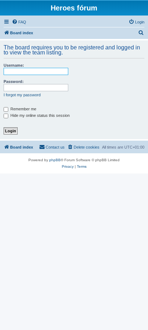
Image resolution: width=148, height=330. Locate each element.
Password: (14, 81)
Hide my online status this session (39, 115)
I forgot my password (22, 95)
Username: (14, 65)
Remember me (22, 109)
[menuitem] (19, 22)
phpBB (55, 160)
